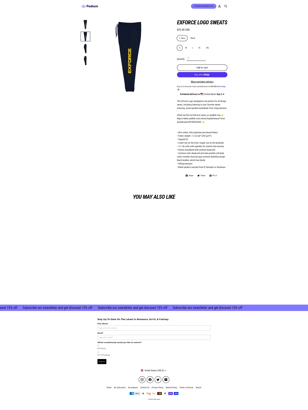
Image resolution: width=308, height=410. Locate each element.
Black (193, 38)
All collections (120, 387)
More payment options (202, 81)
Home (109, 387)
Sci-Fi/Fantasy (103, 355)
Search (198, 387)
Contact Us (144, 387)
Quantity (181, 59)
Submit (102, 361)
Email (100, 333)
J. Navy (182, 38)
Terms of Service (186, 387)
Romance (101, 348)
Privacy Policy (157, 387)
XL (200, 48)
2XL (207, 48)
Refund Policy (171, 387)
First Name (102, 324)
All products (133, 387)
